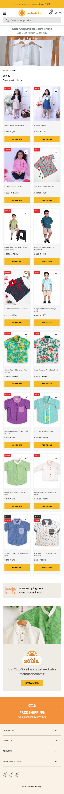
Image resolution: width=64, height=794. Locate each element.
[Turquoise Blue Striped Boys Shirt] (47, 288)
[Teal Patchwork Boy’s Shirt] (47, 410)
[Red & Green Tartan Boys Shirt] (17, 288)
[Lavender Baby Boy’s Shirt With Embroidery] (17, 410)
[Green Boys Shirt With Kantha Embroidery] (17, 226)
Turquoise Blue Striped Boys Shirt (45, 310)
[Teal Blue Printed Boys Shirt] (47, 165)
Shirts (14, 70)
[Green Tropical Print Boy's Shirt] (47, 349)
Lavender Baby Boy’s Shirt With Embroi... (16, 432)
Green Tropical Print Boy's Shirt (46, 370)
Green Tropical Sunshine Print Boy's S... (15, 371)
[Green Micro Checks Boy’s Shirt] (17, 471)
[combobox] (32, 20)
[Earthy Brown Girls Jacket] (17, 104)
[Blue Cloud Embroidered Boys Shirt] (17, 532)
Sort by (6, 76)
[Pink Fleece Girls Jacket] (17, 165)
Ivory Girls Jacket (40, 125)
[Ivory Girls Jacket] (47, 104)
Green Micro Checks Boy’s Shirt (14, 493)
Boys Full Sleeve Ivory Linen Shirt (45, 493)
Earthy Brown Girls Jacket (14, 125)
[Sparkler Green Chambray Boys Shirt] (47, 226)
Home (5, 70)
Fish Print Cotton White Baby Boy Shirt (45, 555)
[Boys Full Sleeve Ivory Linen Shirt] (47, 471)
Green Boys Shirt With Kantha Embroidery (15, 249)
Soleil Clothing (35, 787)
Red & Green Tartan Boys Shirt (15, 309)
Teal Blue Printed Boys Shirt (44, 186)
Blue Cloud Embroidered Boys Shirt (16, 555)
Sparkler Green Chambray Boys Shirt (44, 249)
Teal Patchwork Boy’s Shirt (44, 431)
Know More (32, 683)
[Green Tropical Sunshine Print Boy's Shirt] (17, 349)
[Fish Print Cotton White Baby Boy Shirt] (47, 532)
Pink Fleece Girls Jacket (13, 186)
